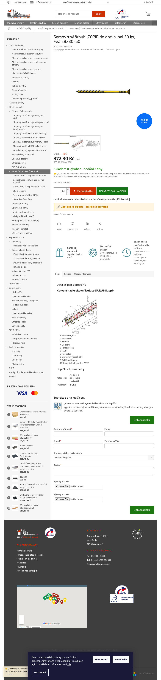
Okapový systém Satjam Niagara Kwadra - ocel (28, 128)
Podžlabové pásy (20, 304)
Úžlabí (15, 309)
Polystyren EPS (19, 275)
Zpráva (57, 465)
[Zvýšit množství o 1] (68, 189)
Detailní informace (62, 214)
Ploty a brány (18, 364)
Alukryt (15, 81)
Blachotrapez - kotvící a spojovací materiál (28, 181)
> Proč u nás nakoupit (27, 570)
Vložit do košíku (85, 191)
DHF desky (17, 359)
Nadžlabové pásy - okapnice (25, 300)
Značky (12, 376)
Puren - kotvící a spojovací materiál (29, 186)
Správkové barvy (20, 207)
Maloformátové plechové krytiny (27, 53)
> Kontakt (21, 567)
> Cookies (21, 562)
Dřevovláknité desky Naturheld (27, 262)
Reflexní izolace (20, 267)
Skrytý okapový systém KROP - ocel (30, 150)
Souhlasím (121, 659)
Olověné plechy (19, 90)
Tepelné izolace (16, 237)
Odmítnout (101, 659)
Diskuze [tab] (67, 274)
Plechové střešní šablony (24, 73)
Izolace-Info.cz (68, 650)
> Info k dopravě (24, 550)
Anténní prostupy (20, 203)
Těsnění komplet (20, 229)
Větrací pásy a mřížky (22, 233)
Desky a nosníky (16, 347)
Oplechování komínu (21, 296)
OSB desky (17, 355)
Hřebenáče (17, 292)
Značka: (112, 49)
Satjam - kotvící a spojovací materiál (29, 175)
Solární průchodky (20, 224)
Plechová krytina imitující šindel (26, 69)
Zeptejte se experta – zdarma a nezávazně (84, 207)
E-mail (57, 441)
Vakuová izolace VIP (21, 271)
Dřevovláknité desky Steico (26, 254)
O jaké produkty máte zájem (68, 453)
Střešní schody (19, 167)
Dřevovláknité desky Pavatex (26, 258)
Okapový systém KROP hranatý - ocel (30, 141)
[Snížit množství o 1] (68, 193)
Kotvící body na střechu (23, 212)
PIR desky (16, 241)
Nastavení (40, 672)
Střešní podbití (19, 321)
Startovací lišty (19, 317)
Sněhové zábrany (20, 158)
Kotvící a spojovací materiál (25, 171)
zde (69, 664)
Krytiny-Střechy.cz (51, 650)
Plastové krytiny (16, 102)
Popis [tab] (58, 274)
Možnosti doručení (62, 182)
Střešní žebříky (19, 163)
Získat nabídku (142, 420)
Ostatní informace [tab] (82, 274)
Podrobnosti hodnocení (92, 49)
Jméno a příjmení (63, 429)
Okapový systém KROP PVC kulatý (29, 137)
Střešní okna (15, 283)
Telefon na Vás (111, 441)
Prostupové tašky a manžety (25, 220)
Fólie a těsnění (19, 191)
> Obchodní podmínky (27, 558)
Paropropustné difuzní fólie (25, 195)
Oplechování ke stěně (22, 313)
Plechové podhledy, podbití (25, 98)
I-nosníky (16, 351)
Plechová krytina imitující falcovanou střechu (29, 63)
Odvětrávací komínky (22, 199)
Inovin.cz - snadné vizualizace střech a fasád (97, 650)
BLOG (11, 368)
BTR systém (17, 94)
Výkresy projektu (62, 481)
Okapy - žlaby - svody (22, 111)
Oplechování (15, 288)
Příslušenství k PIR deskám (25, 245)
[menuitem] (15, 23)
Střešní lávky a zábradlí (23, 154)
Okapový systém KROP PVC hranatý (29, 133)
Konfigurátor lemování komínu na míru (26, 372)
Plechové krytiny (17, 45)
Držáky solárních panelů (23, 216)
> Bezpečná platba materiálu (30, 555)
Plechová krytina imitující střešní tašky (30, 58)
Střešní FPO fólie (20, 334)
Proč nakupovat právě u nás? (77, 2)
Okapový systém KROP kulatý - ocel (29, 146)
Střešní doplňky (16, 107)
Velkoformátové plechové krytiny (27, 49)
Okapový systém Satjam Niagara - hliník (28, 117)
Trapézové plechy (20, 77)
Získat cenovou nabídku (112, 191)
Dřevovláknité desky (21, 250)
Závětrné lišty (18, 326)
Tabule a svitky (19, 86)
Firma (107, 429)
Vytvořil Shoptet (146, 673)
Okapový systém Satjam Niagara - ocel (31, 122)
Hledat (98, 13)
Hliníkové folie (18, 343)
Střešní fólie (14, 330)
